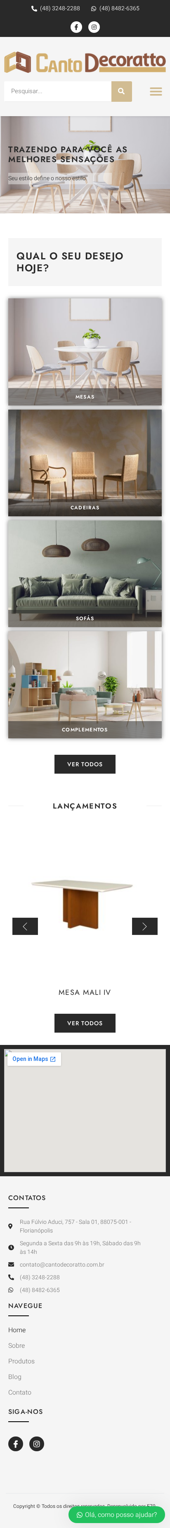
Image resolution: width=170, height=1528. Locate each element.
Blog (14, 1377)
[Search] (121, 91)
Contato (19, 1392)
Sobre (16, 1346)
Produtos (21, 1361)
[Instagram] (94, 27)
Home (17, 1330)
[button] (156, 91)
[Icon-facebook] (76, 27)
